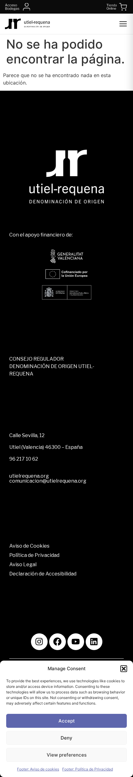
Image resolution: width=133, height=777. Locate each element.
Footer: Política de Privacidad (87, 769)
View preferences (67, 755)
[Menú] (123, 24)
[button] (124, 669)
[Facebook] (57, 641)
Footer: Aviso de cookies (38, 769)
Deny (66, 738)
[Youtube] (75, 641)
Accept (66, 721)
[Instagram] (39, 641)
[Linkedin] (94, 641)
